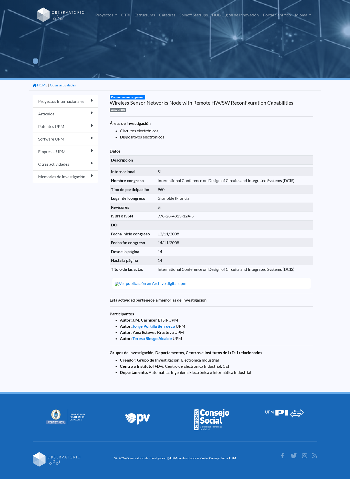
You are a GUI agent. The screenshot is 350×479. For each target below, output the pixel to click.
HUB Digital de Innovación (235, 14)
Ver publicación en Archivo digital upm (152, 283)
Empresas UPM (52, 151)
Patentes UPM (51, 126)
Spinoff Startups (193, 14)
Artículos (46, 113)
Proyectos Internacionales (61, 101)
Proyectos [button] (104, 14)
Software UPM (51, 138)
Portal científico (277, 14)
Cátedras (167, 14)
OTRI (125, 14)
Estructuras (145, 14)
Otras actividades (63, 85)
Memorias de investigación (61, 176)
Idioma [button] (301, 14)
